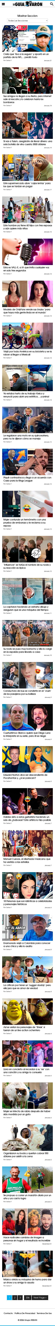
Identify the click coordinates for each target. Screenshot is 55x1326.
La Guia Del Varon (27, 3)
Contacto (8, 1313)
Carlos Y (9, 60)
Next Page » (40, 1297)
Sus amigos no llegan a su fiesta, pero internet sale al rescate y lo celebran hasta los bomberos (27, 99)
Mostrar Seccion (27, 15)
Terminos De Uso (44, 1313)
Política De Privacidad (25, 1313)
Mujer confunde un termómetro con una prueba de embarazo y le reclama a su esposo (24, 522)
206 (27, 1297)
